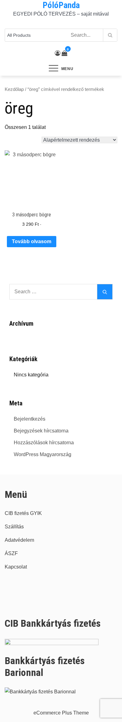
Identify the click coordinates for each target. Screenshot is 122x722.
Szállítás (14, 526)
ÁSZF (11, 553)
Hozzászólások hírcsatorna (44, 442)
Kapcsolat (16, 566)
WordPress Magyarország (42, 454)
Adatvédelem (19, 540)
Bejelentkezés (29, 419)
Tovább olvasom (31, 241)
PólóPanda (61, 5)
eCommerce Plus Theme (61, 712)
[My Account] (57, 53)
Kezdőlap (14, 89)
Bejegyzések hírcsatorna (41, 430)
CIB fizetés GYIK (23, 513)
